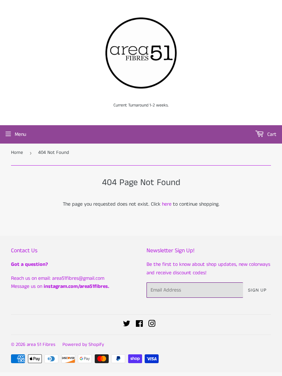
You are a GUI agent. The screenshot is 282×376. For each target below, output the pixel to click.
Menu (20, 134)
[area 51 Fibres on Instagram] (152, 325)
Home (17, 152)
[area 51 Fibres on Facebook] (139, 325)
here (166, 204)
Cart (271, 134)
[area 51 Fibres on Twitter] (126, 325)
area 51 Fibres (41, 344)
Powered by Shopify (83, 344)
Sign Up (257, 290)
